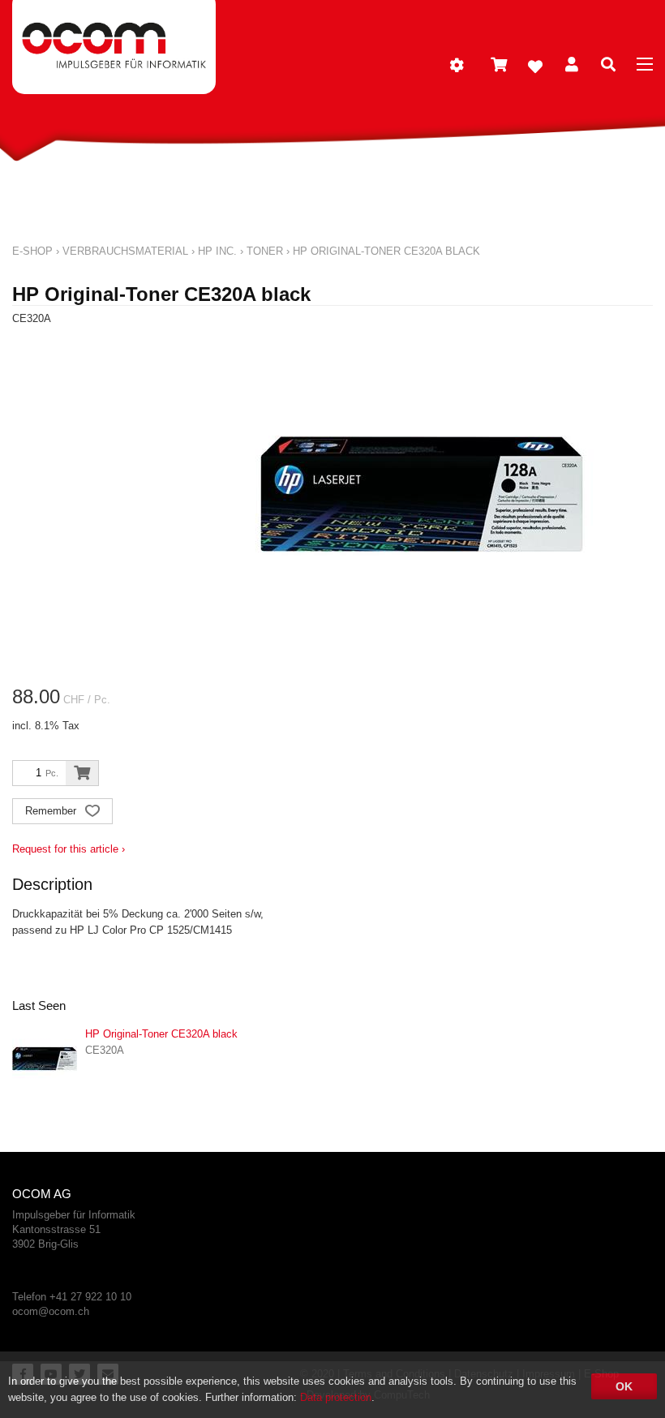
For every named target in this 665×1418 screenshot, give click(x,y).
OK (624, 1386)
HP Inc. (217, 251)
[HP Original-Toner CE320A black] (44, 1058)
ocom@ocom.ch (50, 1311)
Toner (265, 251)
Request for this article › (68, 849)
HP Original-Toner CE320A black (386, 251)
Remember (52, 811)
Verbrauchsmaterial (125, 251)
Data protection (335, 1397)
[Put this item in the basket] (82, 773)
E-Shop (32, 251)
